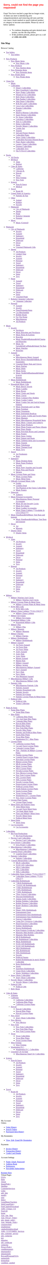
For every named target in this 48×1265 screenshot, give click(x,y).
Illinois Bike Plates (23, 726)
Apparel (19, 234)
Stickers (19, 472)
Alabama (14, 995)
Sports (18, 966)
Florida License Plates (24, 755)
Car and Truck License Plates (27, 746)
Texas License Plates (24, 793)
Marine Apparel (22, 658)
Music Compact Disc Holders (27, 398)
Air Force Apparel (23, 645)
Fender (18, 483)
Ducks (8, 155)
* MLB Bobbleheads (24, 883)
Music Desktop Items (24, 461)
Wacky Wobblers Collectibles (27, 973)
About (3, 1182)
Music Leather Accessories (26, 508)
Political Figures (22, 957)
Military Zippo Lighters (25, 613)
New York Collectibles (24, 1027)
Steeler (18, 211)
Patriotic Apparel (22, 688)
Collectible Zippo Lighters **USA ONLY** (28, 874)
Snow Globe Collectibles (25, 137)
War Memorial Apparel (25, 676)
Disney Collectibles (23, 88)
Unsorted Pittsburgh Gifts (26, 247)
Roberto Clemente (23, 216)
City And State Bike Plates (26, 719)
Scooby (19, 110)
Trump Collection (22, 703)
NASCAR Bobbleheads (25, 944)
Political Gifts (16, 699)
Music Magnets (22, 418)
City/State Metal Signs (24, 811)
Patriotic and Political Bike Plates (28, 732)
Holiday (19, 202)
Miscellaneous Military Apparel (28, 667)
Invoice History (12, 1149)
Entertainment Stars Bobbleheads (28, 915)
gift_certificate (6, 1242)
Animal (19, 200)
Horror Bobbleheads (24, 928)
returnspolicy (6, 1251)
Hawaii (18, 173)
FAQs (3, 1177)
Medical (19, 187)
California (20, 169)
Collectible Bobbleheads (20, 881)
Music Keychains (22, 506)
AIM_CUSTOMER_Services (12, 1231)
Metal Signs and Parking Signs (23, 804)
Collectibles (15, 86)
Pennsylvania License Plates (27, 784)
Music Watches (22, 348)
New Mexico (16, 1020)
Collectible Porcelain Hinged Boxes (30, 140)
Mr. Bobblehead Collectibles (27, 939)
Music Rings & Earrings (25, 335)
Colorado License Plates (25, 748)
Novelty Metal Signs (24, 816)
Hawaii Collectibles (23, 1009)
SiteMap (4, 1186)
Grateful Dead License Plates (27, 757)
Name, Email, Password (15, 1162)
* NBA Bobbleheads (24, 888)
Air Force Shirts (22, 649)
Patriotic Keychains (23, 694)
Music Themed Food (24, 447)
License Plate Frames (19, 800)
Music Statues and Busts (25, 438)
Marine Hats (20, 661)
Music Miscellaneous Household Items (31, 420)
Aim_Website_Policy (9, 1222)
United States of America (20, 193)
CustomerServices (8, 1188)
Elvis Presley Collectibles (21, 842)
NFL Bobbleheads (23, 951)
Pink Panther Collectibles (25, 99)
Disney (18, 908)
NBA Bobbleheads (23, 948)
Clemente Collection (24, 301)
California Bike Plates (24, 717)
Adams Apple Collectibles (26, 899)
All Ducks (15, 157)
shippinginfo (6, 1254)
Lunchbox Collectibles (24, 119)
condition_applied (8, 1263)
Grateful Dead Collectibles (21, 852)
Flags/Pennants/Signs (24, 310)
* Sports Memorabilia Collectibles (24, 861)
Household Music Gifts (20, 384)
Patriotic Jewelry (22, 692)
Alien (18, 162)
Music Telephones (23, 445)
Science (14, 182)
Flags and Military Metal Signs (28, 813)
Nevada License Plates (24, 771)
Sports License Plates (24, 791)
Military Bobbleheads (19, 638)
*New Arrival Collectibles (26, 894)
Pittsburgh (15, 207)
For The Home (21, 317)
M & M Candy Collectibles (26, 104)
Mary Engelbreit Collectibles (27, 90)
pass (2, 1197)
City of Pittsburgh (23, 209)
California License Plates (25, 744)
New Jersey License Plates (26, 798)
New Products (11, 59)
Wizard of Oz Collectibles (26, 95)
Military (9, 595)
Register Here (6, 1173)
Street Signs (15, 820)
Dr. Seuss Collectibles (24, 117)
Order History (11, 1127)
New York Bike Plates (24, 728)
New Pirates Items (18, 75)
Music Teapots (21, 443)
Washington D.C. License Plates (28, 795)
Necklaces (20, 330)
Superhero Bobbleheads (25, 969)
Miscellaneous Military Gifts (22, 679)
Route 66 (19, 191)
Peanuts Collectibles (23, 108)
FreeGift (4, 1211)
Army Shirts (20, 656)
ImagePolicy (6, 1184)
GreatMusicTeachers (9, 1202)
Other (13, 198)
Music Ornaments (23, 411)
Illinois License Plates (24, 762)
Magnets (19, 528)
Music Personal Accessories (21, 497)
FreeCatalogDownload (10, 1206)
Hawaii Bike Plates (23, 723)
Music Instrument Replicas (26, 413)
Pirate (18, 214)
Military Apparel (17, 643)
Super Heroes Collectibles (26, 115)
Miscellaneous (21, 319)
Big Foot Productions (19, 833)
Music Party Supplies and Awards (29, 468)
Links (3, 1191)
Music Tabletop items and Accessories (30, 441)
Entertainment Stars (23, 912)
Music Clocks (21, 395)
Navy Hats (20, 672)
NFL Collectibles (22, 870)
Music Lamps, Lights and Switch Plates (31, 416)
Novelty (19, 205)
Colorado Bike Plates (24, 721)
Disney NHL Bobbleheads (26, 910)
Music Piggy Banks (23, 429)
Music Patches (21, 366)
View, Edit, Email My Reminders (19, 1140)
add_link (4, 1193)
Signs (18, 245)
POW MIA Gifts (17, 607)
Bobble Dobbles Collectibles (27, 901)
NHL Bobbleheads (23, 953)
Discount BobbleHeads (25, 897)
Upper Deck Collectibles (25, 971)
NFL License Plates (23, 777)
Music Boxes (21, 391)
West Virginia (21, 178)
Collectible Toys (22, 149)
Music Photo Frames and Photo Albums (31, 427)
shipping (4, 1240)
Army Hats (20, 654)
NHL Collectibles (22, 872)
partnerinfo (5, 1258)
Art (17, 526)
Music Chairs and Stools (25, 393)
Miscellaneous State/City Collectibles (30, 1054)
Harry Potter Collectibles (25, 92)
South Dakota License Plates (27, 789)
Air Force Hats (21, 647)
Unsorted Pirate (22, 297)
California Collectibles (24, 1000)
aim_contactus (6, 1236)
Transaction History (13, 1151)
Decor (18, 243)
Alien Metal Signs (23, 807)
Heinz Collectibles (23, 124)
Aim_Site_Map (7, 1215)
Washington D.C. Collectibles (27, 1049)
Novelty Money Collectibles (27, 126)
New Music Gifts (22, 63)
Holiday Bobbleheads (24, 926)
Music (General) (22, 223)
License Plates (16, 741)
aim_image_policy (8, 1220)
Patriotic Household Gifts (25, 690)
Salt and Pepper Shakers (25, 133)
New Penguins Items (19, 70)
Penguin (19, 218)
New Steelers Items (23, 68)
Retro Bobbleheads (23, 964)
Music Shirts (20, 368)
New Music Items (18, 61)
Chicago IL (20, 171)
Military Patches (17, 634)
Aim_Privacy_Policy (9, 1218)
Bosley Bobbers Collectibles (27, 906)
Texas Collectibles (23, 1036)
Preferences (10, 1166)
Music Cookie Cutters (24, 400)
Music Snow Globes (24, 436)
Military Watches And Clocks (22, 598)
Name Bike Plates (18, 710)
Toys (18, 276)
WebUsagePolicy (7, 1204)
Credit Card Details (13, 1153)
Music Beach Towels (24, 386)
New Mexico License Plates (27, 773)
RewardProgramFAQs (9, 1256)
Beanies (19, 377)
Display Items (16, 531)
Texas (18, 175)
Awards (19, 465)
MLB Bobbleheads (23, 937)
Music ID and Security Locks (27, 504)
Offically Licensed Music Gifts (23, 481)
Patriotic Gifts (16, 683)
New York (20, 180)
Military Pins (16, 625)
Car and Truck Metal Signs (26, 809)
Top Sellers (10, 52)
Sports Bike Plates (23, 735)
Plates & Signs (11, 708)
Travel (13, 189)
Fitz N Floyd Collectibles (25, 151)
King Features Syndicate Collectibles (30, 930)
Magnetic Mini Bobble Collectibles (29, 933)
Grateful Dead (21, 486)
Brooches (19, 350)
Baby (18, 355)
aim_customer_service (9, 1233)
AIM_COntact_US (8, 1209)
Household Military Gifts (20, 620)
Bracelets (19, 337)
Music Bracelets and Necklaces (28, 332)
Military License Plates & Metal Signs (25, 602)
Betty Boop (15, 989)
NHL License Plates (23, 780)
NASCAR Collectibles (25, 865)
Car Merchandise (22, 312)
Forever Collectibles (23, 919)
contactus (4, 1245)
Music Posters (21, 434)
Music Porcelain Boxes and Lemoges (30, 432)
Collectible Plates (22, 135)
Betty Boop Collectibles (25, 97)
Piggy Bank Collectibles (25, 142)
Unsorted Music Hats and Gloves (29, 364)
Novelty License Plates (25, 782)
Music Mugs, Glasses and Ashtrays (29, 422)
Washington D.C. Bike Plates (27, 739)
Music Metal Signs (23, 479)
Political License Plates (25, 786)
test (2, 1238)
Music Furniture (22, 409)
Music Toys (20, 450)
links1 (3, 1200)
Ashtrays (19, 495)
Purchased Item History (15, 1132)
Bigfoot (19, 164)
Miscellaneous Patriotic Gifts (27, 685)
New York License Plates (25, 775)
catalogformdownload (9, 1229)
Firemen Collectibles (24, 146)
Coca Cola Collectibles (25, 106)
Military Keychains (18, 616)
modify (4, 1195)
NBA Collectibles (23, 867)
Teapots (19, 131)
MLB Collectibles (23, 863)
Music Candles (21, 389)
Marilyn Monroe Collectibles (27, 113)
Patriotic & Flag (22, 196)
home (3, 1213)
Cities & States (16, 166)
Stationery (20, 236)
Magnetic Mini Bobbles (25, 935)
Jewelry (19, 231)
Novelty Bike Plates (23, 730)
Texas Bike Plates (23, 737)
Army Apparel (21, 652)
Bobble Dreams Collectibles (27, 903)
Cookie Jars (20, 128)
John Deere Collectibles (25, 101)
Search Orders (11, 1129)
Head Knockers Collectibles (27, 924)
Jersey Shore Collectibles (20, 975)
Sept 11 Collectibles (23, 122)
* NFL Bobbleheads (24, 890)
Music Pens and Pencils (25, 470)
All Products (20, 252)
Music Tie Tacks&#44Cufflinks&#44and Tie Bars (31, 345)
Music (13, 83)
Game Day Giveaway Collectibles (29, 921)
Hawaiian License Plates (25, 759)
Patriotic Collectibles (19, 856)
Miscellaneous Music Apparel (27, 357)
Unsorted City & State (19, 1052)
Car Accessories (17, 825)
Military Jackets (22, 665)
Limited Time (21, 254)
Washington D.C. (17, 1047)
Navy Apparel (21, 670)
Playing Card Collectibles (21, 838)
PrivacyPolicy (6, 1247)
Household (20, 238)
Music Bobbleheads (18, 380)
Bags (18, 456)
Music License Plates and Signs (23, 474)
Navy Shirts (20, 674)
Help (3, 1179)
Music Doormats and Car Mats (28, 407)
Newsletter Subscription (15, 1168)
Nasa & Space (21, 184)
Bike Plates (15, 714)
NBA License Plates (24, 768)
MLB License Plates (24, 764)
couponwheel (6, 1224)
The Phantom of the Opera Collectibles (31, 488)
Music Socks (21, 371)
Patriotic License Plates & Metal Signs (30, 697)
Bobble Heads (21, 315)
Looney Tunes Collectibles (26, 144)
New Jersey (15, 1016)
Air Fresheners (21, 454)
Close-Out (10, 81)
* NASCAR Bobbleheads (26, 885)
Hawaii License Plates (24, 1013)
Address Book (11, 1164)
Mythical (14, 160)
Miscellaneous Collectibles (21, 847)
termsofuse (5, 1260)
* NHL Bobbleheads (24, 892)
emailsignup (5, 1227)
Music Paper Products (24, 425)
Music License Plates (24, 477)
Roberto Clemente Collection (22, 299)
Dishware (19, 240)
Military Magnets (17, 629)
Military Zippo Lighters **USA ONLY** (27, 611)
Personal (19, 261)
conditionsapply (7, 1249)
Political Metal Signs (24, 818)
